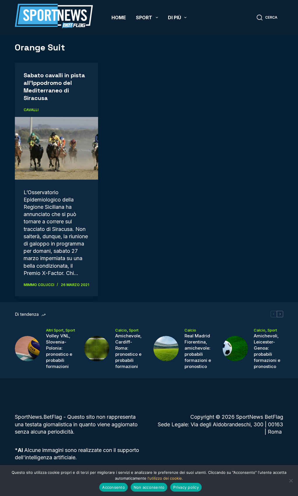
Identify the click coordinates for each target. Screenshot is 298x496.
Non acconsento (149, 487)
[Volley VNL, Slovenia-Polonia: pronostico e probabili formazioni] (27, 348)
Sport (144, 17)
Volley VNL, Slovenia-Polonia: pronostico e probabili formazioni (59, 351)
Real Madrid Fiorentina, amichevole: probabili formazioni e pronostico (198, 351)
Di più (174, 17)
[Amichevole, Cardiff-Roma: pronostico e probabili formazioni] (96, 348)
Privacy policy (186, 487)
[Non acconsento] (291, 480)
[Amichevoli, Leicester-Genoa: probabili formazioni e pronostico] (235, 348)
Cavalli (31, 110)
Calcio (121, 330)
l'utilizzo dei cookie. (165, 478)
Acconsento (113, 487)
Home (118, 17)
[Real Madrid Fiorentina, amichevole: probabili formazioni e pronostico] (166, 348)
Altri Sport (54, 330)
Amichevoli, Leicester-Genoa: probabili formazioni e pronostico (267, 351)
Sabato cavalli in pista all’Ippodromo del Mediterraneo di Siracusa (54, 86)
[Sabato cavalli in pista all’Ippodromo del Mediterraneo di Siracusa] (56, 148)
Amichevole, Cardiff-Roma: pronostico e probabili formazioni (128, 351)
